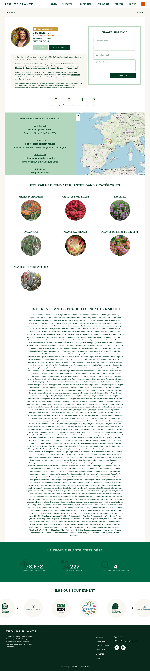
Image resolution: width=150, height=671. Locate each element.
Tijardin (138, 12)
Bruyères (120, 197)
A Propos (119, 4)
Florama (12, 12)
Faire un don (103, 4)
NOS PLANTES (67, 4)
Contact (132, 4)
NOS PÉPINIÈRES (85, 4)
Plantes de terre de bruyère (120, 232)
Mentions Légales (65, 667)
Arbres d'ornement (31, 197)
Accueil (53, 4)
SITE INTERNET (60, 47)
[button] (110, 141)
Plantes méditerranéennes (31, 267)
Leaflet (142, 174)
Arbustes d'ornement (75, 197)
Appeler (40, 47)
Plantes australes (75, 232)
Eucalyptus (31, 232)
